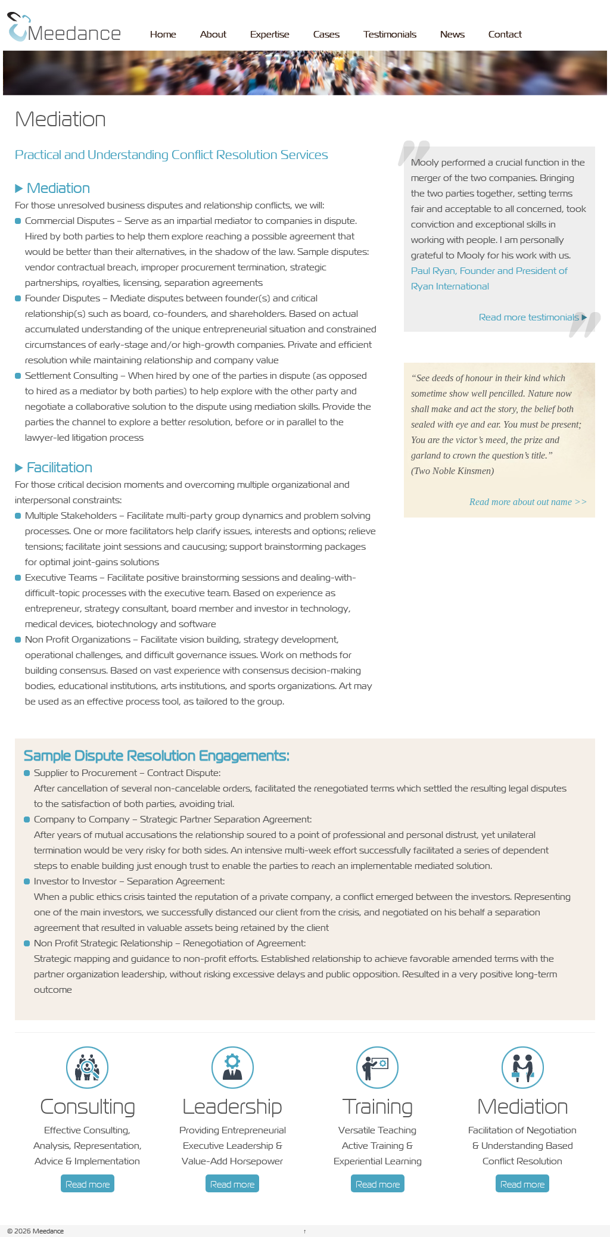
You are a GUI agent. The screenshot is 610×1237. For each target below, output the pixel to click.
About (213, 34)
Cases (326, 34)
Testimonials (389, 34)
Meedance (47, 1231)
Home (163, 34)
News (452, 34)
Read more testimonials (529, 316)
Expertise (270, 34)
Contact (505, 34)
